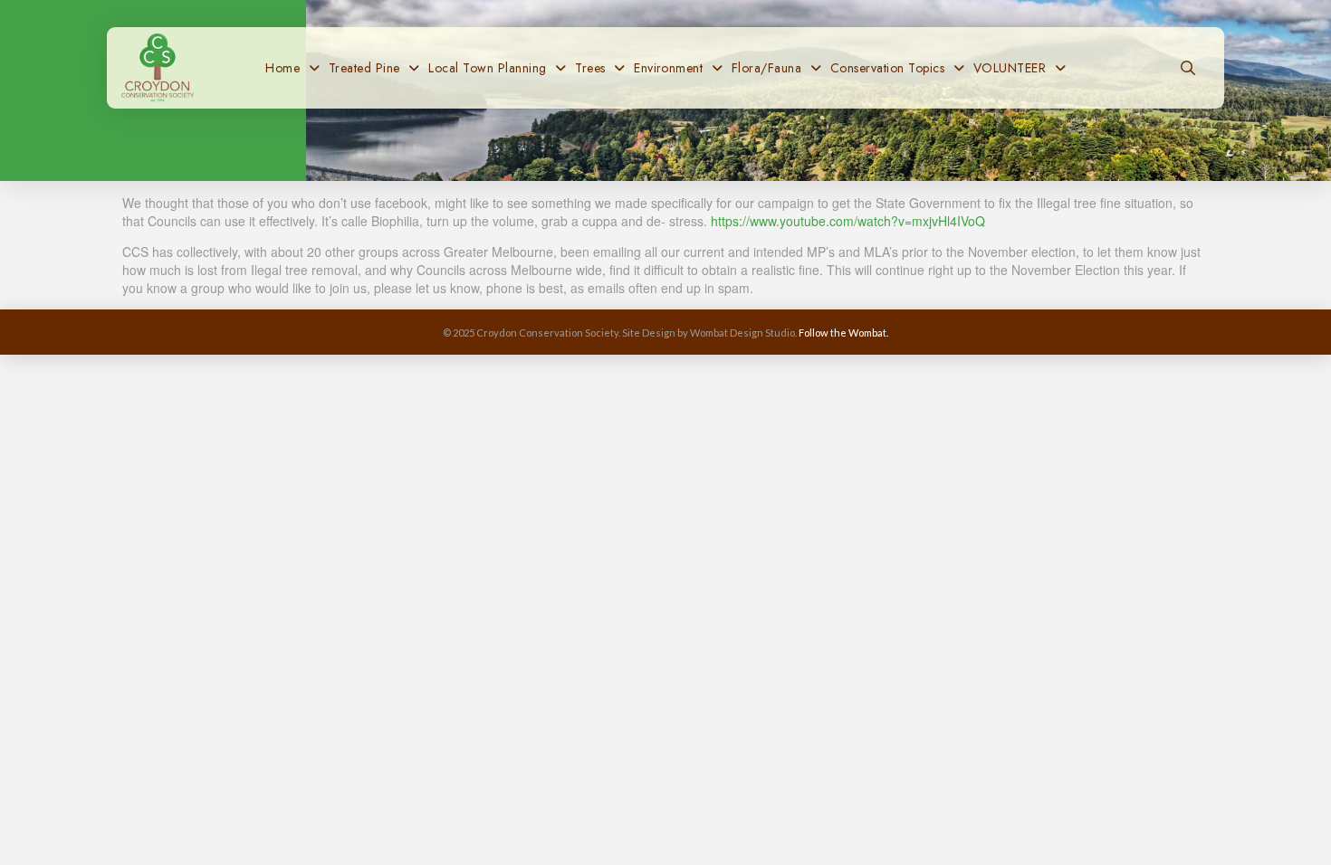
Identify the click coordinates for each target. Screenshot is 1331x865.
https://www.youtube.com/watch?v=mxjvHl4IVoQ (848, 221)
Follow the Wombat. (843, 332)
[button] (1188, 68)
